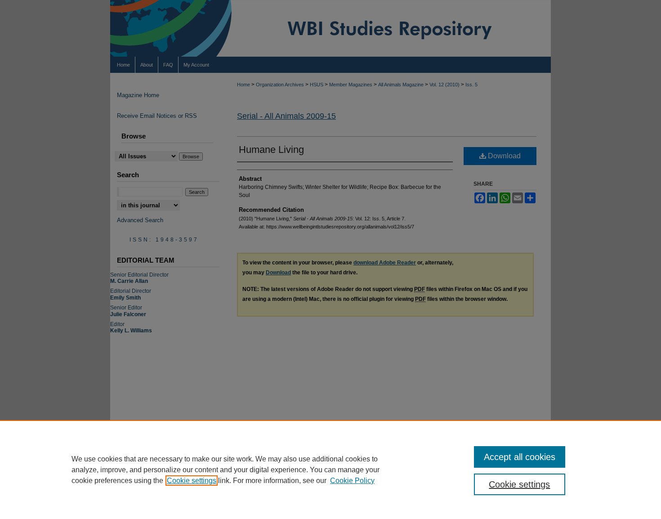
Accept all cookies (519, 457)
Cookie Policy (352, 480)
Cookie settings (191, 480)
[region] (330, 469)
